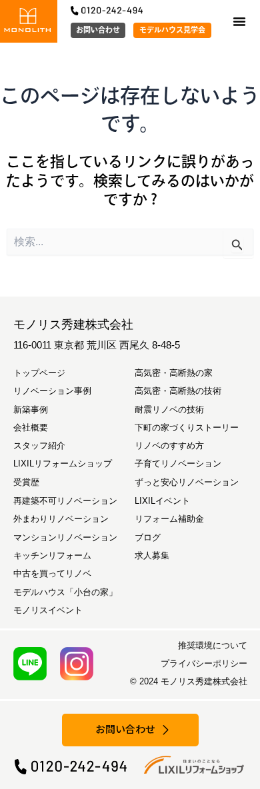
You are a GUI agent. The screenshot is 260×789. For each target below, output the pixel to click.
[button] (239, 21)
